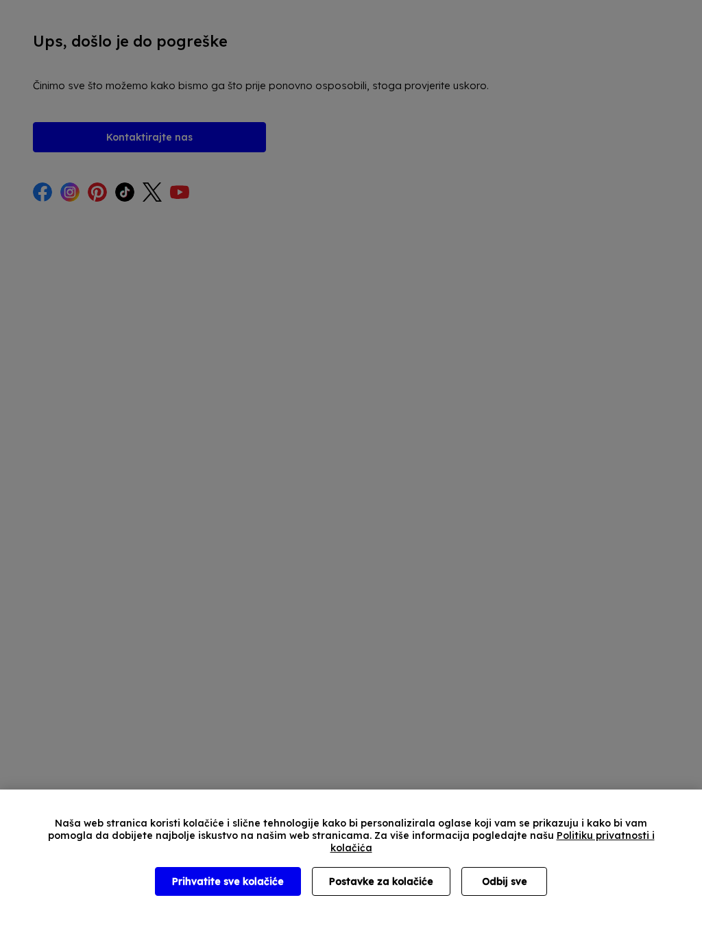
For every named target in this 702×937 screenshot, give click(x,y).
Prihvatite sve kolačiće (228, 881)
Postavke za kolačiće (381, 881)
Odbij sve (504, 881)
